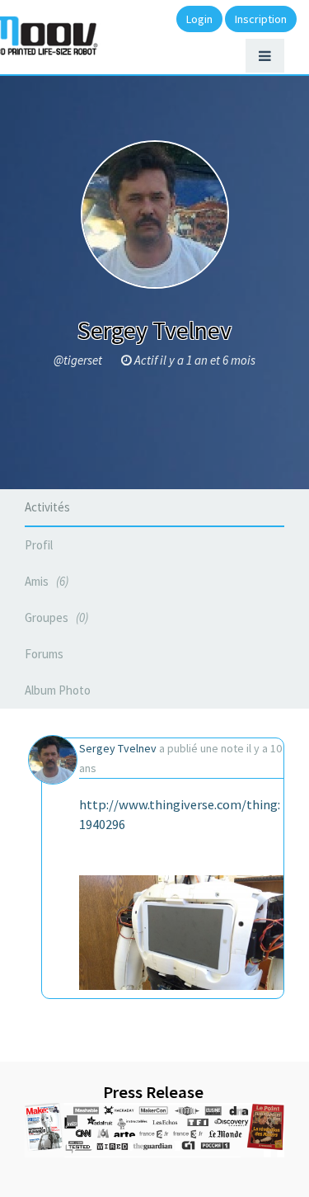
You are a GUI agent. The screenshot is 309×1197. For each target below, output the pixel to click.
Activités (47, 507)
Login (199, 19)
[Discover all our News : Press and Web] (154, 1130)
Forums (44, 654)
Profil (39, 545)
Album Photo (58, 690)
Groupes (55, 617)
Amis (45, 581)
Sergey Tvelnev (118, 748)
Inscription (261, 19)
